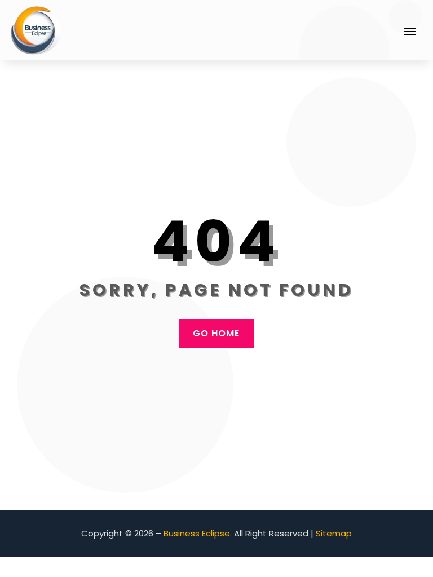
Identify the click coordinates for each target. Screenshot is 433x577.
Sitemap (334, 533)
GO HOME (216, 333)
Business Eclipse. (198, 533)
